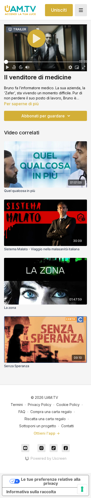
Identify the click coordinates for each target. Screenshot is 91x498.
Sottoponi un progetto (37, 426)
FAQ (21, 412)
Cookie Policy (68, 404)
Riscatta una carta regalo (45, 419)
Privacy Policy (39, 404)
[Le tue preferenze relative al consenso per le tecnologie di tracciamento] (82, 489)
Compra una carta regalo (51, 412)
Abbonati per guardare (43, 115)
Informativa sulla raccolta (31, 491)
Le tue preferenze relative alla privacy (50, 481)
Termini (17, 404)
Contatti (67, 426)
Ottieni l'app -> (47, 433)
